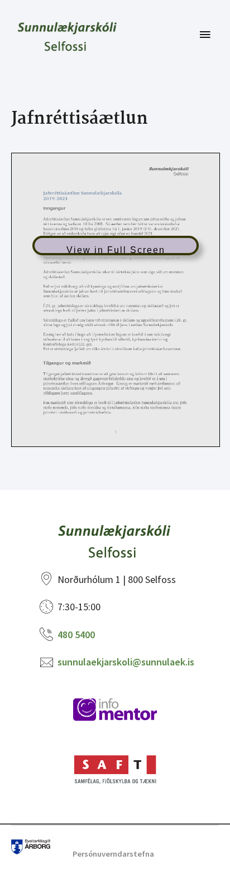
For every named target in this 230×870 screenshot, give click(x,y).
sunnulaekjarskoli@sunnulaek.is (126, 661)
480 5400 (76, 634)
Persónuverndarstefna (113, 854)
